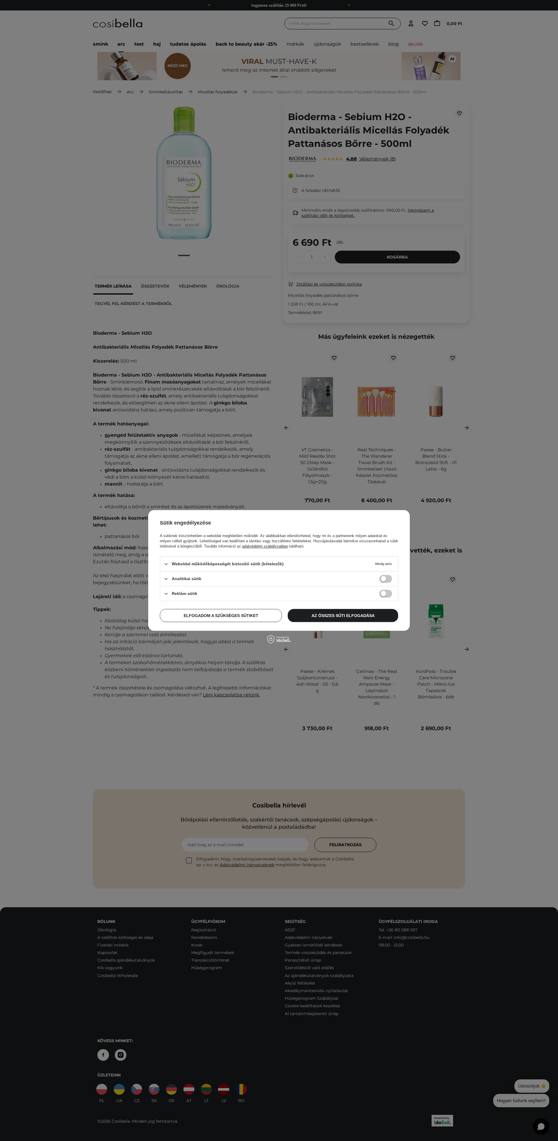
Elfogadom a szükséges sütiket (221, 615)
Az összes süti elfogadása (343, 615)
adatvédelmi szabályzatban (265, 546)
